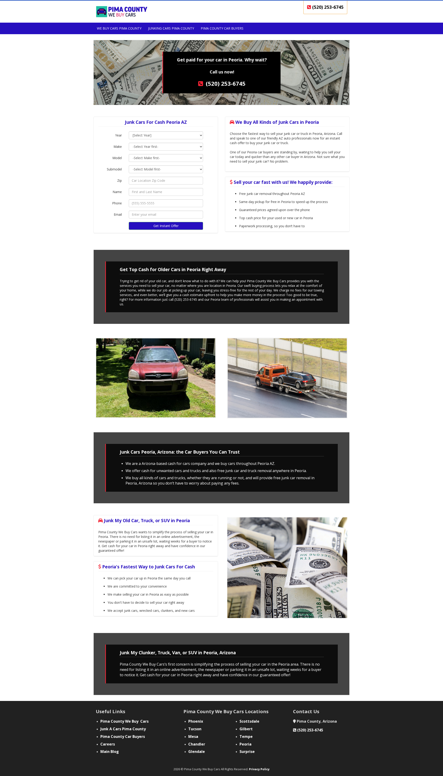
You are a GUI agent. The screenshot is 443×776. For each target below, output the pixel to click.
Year (118, 135)
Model (117, 158)
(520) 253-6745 (327, 7)
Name (117, 192)
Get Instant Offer (166, 226)
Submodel (114, 169)
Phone (117, 203)
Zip (119, 180)
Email (118, 214)
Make (118, 146)
